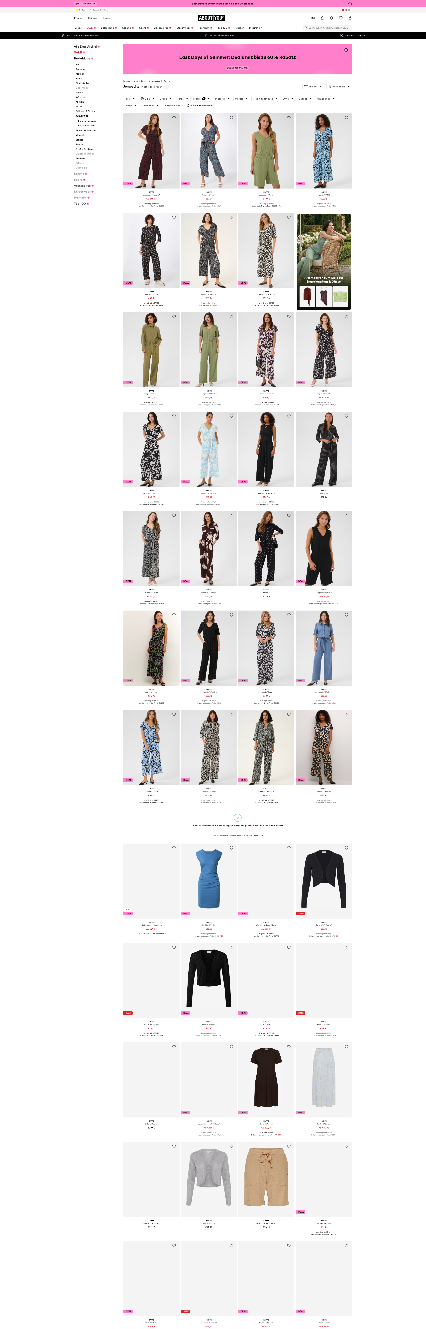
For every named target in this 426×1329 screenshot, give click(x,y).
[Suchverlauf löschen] (349, 27)
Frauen (78, 17)
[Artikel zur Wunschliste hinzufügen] (174, 118)
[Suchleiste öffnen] (305, 27)
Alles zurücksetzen (201, 105)
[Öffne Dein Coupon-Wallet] (313, 18)
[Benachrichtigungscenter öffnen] (331, 18)
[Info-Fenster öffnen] (350, 4)
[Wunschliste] (341, 18)
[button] (313, 86)
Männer (92, 17)
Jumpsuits (154, 81)
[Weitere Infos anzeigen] (151, 208)
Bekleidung (140, 81)
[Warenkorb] (350, 18)
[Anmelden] (322, 18)
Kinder (107, 17)
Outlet (82, 10)
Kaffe (167, 81)
